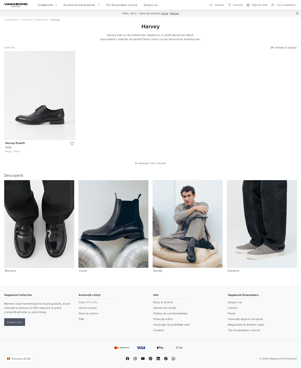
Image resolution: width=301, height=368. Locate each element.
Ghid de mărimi (88, 313)
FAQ (81, 319)
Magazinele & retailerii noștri (246, 324)
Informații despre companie (245, 319)
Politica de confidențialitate (170, 313)
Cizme (83, 271)
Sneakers (233, 271)
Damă (164, 13)
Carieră (232, 308)
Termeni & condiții (164, 308)
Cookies (158, 330)
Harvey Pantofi (15, 143)
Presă (231, 313)
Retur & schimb (163, 302)
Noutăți (157, 271)
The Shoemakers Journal (244, 330)
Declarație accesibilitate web (171, 324)
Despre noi (235, 302)
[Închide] (297, 13)
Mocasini (10, 271)
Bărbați (174, 13)
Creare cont (14, 322)
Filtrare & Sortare (286, 47)
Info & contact (88, 308)
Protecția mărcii (163, 319)
